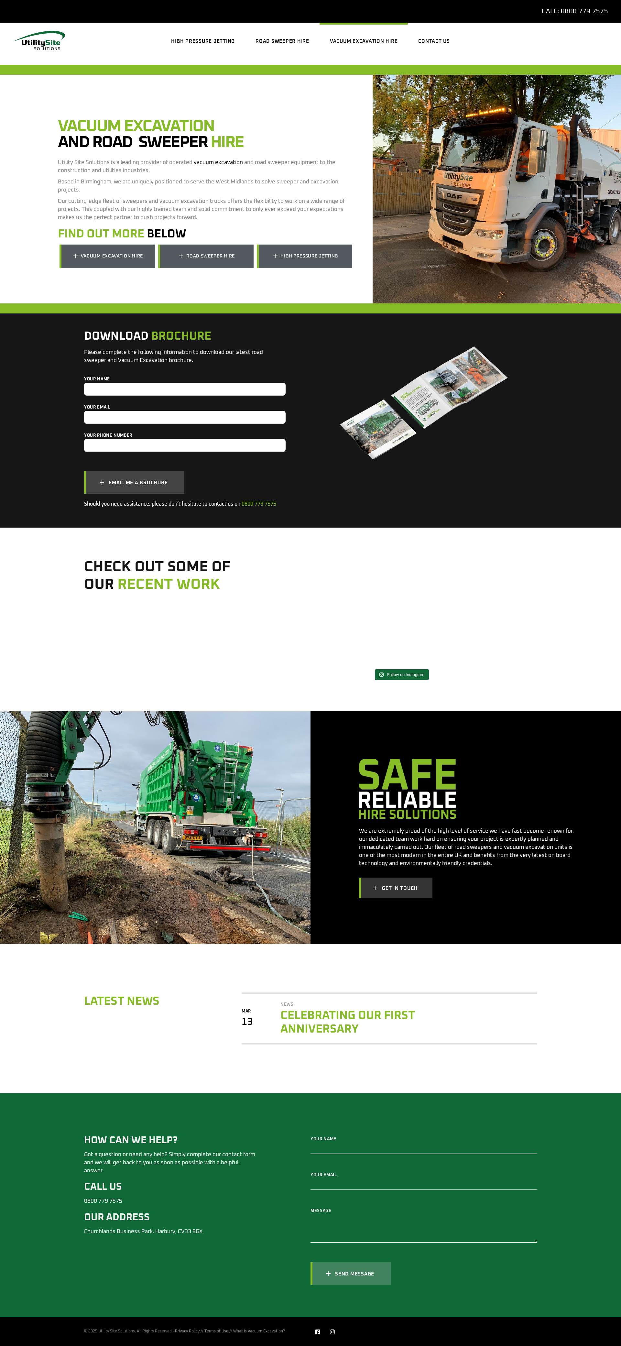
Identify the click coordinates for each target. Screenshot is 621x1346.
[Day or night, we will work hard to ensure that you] (309, 639)
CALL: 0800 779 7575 (575, 11)
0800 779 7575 (259, 504)
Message (321, 1211)
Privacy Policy (187, 1331)
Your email (97, 407)
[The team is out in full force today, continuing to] (309, 586)
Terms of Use (216, 1331)
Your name (97, 379)
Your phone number (108, 435)
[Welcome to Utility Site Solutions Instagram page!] (493, 639)
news (287, 1004)
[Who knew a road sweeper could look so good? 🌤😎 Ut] (401, 586)
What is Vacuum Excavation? (259, 1331)
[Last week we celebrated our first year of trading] (401, 639)
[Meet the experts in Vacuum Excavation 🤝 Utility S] (493, 586)
